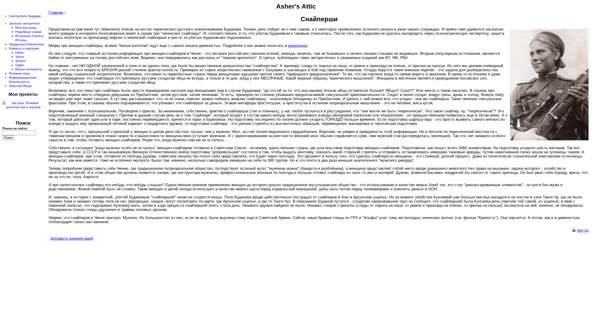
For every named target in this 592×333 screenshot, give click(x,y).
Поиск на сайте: (15, 128)
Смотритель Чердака (25, 16)
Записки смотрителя (24, 23)
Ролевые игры (19, 73)
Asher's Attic (296, 6)
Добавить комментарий (71, 238)
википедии (298, 45)
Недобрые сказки (28, 32)
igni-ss (583, 230)
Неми (19, 52)
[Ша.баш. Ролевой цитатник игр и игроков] (23, 107)
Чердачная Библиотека (26, 44)
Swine (19, 57)
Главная (56, 12)
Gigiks (19, 65)
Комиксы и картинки (24, 48)
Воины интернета (28, 69)
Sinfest (20, 61)
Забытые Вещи (20, 86)
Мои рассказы (26, 27)
